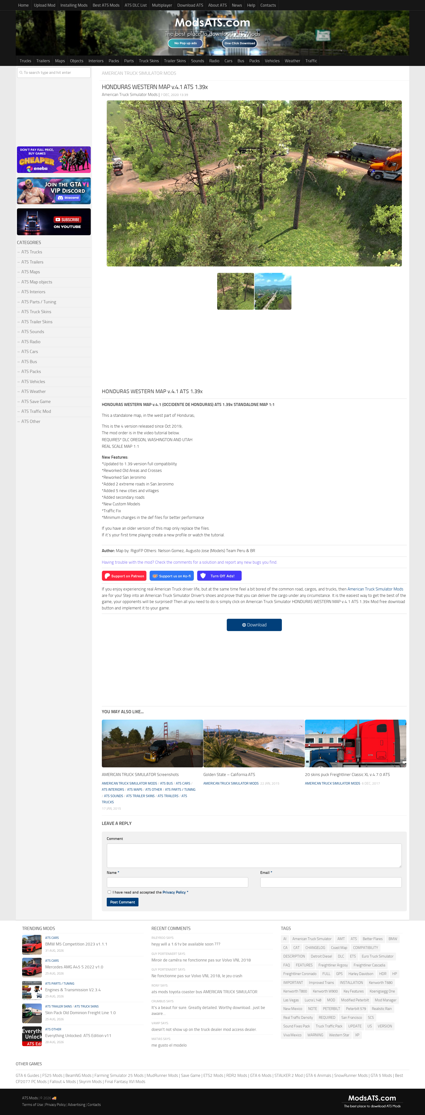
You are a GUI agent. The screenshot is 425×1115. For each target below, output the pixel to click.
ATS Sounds (113, 796)
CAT (296, 947)
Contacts (268, 5)
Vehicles (272, 60)
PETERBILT (331, 1009)
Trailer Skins (175, 60)
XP (357, 1035)
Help (251, 5)
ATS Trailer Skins (140, 796)
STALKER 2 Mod (288, 1075)
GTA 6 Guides (27, 1075)
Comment (115, 838)
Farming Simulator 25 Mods (119, 1075)
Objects (76, 60)
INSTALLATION (351, 982)
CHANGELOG (315, 947)
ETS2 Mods (213, 1075)
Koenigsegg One (382, 991)
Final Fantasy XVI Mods (125, 1081)
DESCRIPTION (294, 956)
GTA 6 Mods (261, 1075)
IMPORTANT (293, 982)
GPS (339, 974)
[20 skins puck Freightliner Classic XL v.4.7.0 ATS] (355, 744)
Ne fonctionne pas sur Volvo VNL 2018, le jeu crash (197, 975)
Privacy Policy (174, 892)
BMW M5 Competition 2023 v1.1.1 (76, 944)
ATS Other (153, 790)
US (369, 1026)
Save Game (190, 1075)
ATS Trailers (168, 796)
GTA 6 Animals (318, 1075)
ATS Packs (31, 371)
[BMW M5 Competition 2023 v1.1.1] (32, 945)
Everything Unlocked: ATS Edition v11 (78, 1035)
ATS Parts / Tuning (180, 790)
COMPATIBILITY (365, 947)
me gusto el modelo (169, 1045)
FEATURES (304, 965)
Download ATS (190, 5)
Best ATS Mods (106, 5)
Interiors (96, 60)
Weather (292, 60)
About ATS (217, 5)
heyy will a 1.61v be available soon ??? (186, 944)
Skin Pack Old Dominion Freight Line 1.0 (80, 1012)
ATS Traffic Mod (36, 411)
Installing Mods (74, 5)
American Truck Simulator (312, 939)
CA (285, 947)
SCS (371, 1017)
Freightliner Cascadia (369, 965)
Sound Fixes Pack (296, 1026)
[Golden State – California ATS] (254, 744)
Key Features (354, 991)
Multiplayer (162, 5)
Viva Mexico (292, 1035)
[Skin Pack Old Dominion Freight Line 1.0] (32, 1013)
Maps (60, 60)
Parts (129, 60)
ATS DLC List (136, 5)
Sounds (197, 60)
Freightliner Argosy (333, 965)
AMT (341, 939)
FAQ (286, 965)
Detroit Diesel (321, 956)
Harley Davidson (361, 974)
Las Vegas (291, 1000)
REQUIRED (327, 1017)
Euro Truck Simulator (378, 956)
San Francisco (351, 1017)
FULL (326, 974)
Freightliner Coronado (300, 974)
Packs (114, 60)
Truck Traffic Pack (329, 1026)
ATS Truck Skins (36, 311)
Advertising (76, 1104)
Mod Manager (385, 1000)
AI (285, 939)
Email (266, 872)
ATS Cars (183, 783)
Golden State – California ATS (229, 774)
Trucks (25, 60)
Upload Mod (44, 5)
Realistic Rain (382, 1009)
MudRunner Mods (162, 1075)
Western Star (339, 1035)
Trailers (43, 60)
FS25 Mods (52, 1075)
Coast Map (339, 947)
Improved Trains (321, 982)
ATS (354, 939)
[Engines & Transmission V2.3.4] (32, 990)
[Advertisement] (254, 350)
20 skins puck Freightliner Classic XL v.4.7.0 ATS (347, 774)
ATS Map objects (36, 282)
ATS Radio (31, 341)
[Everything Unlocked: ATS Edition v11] (32, 1036)
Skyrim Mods (90, 1081)
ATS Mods (30, 1098)
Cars (228, 60)
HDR (382, 974)
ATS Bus (166, 783)
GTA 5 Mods (381, 1075)
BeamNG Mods (78, 1075)
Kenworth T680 (381, 982)
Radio (214, 60)
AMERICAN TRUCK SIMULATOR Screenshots (140, 774)
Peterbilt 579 (356, 1009)
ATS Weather (33, 391)
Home (23, 5)
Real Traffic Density (298, 1017)
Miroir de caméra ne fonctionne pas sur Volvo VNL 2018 (201, 960)
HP (394, 974)
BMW (393, 939)
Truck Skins (149, 60)
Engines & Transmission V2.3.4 (73, 989)
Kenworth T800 (295, 991)
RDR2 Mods (236, 1075)
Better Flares (373, 939)
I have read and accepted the (150, 892)
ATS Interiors (113, 790)
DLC (341, 956)
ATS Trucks (31, 252)
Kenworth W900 (325, 991)
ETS (353, 956)
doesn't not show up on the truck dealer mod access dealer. (204, 1029)
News (237, 5)
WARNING (315, 1035)
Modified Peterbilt (355, 1000)
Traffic (311, 60)
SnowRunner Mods (351, 1075)
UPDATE (355, 1026)
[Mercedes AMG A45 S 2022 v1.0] (32, 967)
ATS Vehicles (33, 381)
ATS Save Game (36, 401)
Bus (241, 60)
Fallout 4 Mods (63, 1081)
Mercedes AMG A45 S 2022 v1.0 (74, 966)
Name (113, 872)
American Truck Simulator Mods (139, 73)
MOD (331, 1000)
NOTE (312, 1009)
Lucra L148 (313, 1000)
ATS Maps (134, 790)
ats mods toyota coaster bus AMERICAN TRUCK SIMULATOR (204, 991)
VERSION (385, 1026)
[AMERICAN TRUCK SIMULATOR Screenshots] (152, 744)
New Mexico (292, 1009)
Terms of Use (32, 1104)
